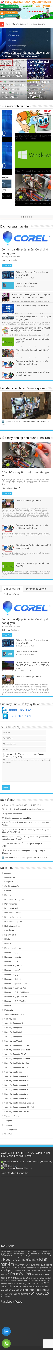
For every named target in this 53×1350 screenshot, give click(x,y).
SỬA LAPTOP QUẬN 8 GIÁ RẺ (41, 1265)
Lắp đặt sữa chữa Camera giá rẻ (22, 388)
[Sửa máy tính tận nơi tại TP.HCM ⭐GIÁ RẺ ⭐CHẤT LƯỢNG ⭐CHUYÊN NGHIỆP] (26, 9)
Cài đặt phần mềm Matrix (15, 24)
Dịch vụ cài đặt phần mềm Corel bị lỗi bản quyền (21, 805)
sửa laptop (7, 1270)
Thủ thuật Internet (35, 1290)
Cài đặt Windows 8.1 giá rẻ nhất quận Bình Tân (23, 171)
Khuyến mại (9, 930)
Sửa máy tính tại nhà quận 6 (16, 515)
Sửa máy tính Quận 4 (13, 1028)
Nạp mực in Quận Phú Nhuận (16, 992)
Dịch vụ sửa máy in (12, 917)
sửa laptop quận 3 (20, 1270)
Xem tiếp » (7, 265)
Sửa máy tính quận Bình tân (31, 1283)
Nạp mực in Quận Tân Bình (15, 997)
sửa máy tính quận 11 (41, 1280)
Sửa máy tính (39, 301)
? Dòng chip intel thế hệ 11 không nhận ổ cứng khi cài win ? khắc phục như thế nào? (40, 69)
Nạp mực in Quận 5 (12, 975)
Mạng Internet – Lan (12, 948)
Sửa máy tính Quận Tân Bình (22, 510)
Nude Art (7, 1006)
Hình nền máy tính (12, 926)
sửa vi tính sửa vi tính (11, 1290)
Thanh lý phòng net (12, 1116)
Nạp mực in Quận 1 (12, 952)
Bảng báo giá (9, 877)
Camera (7, 891)
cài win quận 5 (36, 1254)
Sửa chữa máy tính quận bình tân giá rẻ (19, 203)
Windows (8, 1134)
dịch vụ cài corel (41, 1256)
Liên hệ (7, 939)
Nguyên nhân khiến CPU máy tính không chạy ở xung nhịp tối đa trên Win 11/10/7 (12, 69)
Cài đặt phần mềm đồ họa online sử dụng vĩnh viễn (23, 809)
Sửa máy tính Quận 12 (13, 1023)
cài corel (10, 1254)
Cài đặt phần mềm (10, 256)
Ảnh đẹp (7, 873)
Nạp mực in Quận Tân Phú (15, 1001)
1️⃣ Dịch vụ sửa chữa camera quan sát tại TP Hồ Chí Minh (26, 857)
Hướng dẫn (12, 1259)
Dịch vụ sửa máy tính (14, 226)
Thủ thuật (8, 1125)
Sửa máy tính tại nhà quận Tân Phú (17, 516)
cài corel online (19, 1254)
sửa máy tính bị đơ (38, 1275)
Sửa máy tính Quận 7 (13, 1032)
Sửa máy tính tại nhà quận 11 (16, 1085)
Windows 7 (24, 1293)
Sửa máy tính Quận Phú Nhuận (17, 1059)
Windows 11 (5, 1297)
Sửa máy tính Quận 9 (13, 1041)
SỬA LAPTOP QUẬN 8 (22, 1265)
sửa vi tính (26, 1287)
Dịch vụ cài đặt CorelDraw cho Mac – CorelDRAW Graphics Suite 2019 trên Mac (32, 665)
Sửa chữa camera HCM (14, 1014)
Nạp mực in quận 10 (12, 957)
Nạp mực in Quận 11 (12, 961)
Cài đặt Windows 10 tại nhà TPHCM (32, 305)
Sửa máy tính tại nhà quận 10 (31, 512)
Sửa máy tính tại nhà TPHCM (23, 483)
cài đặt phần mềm (29, 1256)
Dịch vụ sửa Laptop (38, 322)
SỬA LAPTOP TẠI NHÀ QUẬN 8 (12, 1268)
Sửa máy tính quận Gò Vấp (15, 1054)
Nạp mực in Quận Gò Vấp (15, 988)
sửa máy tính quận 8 (8, 1281)
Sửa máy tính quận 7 (44, 1278)
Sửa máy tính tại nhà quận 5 (16, 1094)
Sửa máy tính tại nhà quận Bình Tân (25, 438)
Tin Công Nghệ (10, 1129)
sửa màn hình (31, 1270)
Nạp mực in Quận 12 (12, 966)
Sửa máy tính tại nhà (14, 106)
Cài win (28, 1254)
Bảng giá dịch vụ (11, 882)
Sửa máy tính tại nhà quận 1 (11, 512)
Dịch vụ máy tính (25, 322)
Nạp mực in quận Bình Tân (15, 983)
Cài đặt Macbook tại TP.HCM (29, 500)
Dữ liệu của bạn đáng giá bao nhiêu (16, 818)
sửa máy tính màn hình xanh (26, 1278)
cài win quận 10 (17, 1256)
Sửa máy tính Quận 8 (13, 1036)
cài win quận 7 (46, 1254)
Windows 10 (40, 1293)
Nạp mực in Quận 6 (12, 979)
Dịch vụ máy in (11, 594)
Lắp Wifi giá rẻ (10, 935)
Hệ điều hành (30, 1259)
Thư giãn (8, 1120)
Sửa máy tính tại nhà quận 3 (25, 513)
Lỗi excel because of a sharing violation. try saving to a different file (39, 89)
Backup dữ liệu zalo (8, 1252)
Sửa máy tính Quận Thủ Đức (16, 1067)
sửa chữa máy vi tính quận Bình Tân (37, 1268)
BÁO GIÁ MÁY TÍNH (23, 1251)
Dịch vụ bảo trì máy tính (11, 301)
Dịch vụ (7, 895)
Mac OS (17, 671)
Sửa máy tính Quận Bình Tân (16, 1045)
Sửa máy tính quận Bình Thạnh (17, 1050)
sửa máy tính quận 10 (25, 1281)
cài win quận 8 (6, 1256)
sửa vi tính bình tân (40, 1287)
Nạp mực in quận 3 (12, 970)
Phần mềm (24, 671)
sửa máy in (41, 1270)
